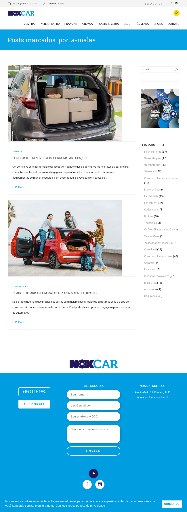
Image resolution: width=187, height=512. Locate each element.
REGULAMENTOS (153, 4)
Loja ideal (149, 269)
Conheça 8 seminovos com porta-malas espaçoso (50, 158)
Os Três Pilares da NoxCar (159, 229)
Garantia (149, 262)
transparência (152, 164)
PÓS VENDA (142, 23)
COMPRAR (30, 23)
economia (150, 289)
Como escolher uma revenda (161, 178)
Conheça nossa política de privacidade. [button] (81, 505)
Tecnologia (150, 222)
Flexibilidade (151, 196)
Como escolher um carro (158, 256)
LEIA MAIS (18, 187)
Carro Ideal (150, 249)
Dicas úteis (150, 282)
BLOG (127, 23)
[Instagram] (176, 3)
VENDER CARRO (50, 23)
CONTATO (173, 23)
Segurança (150, 296)
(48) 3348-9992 (34, 391)
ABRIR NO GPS (34, 404)
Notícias (148, 216)
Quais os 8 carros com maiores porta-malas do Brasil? (54, 293)
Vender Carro (152, 236)
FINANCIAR (70, 23)
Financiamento (152, 151)
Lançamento (151, 203)
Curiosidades (20, 286)
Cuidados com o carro (156, 276)
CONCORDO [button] (171, 504)
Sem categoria (152, 158)
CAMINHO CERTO (109, 23)
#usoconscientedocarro (158, 242)
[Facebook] (171, 3)
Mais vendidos (152, 189)
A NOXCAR (88, 23)
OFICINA (158, 23)
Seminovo (18, 151)
